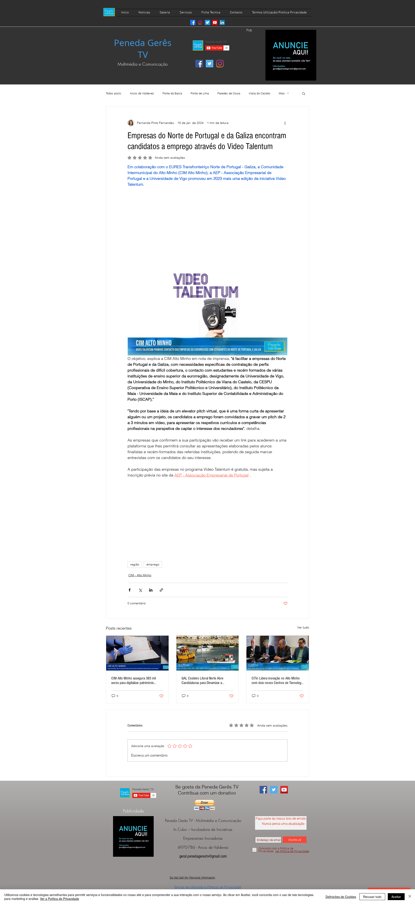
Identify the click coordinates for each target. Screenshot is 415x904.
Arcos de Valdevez (142, 93)
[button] (304, 93)
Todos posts (113, 93)
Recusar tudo (372, 897)
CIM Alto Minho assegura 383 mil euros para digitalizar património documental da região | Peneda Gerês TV (136, 680)
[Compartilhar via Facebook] (130, 590)
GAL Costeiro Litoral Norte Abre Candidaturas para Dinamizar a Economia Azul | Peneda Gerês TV (205, 680)
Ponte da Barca (172, 93)
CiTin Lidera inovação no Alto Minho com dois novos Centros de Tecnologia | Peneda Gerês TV (277, 680)
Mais (282, 93)
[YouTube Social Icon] (284, 789)
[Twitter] (207, 22)
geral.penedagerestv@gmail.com (203, 856)
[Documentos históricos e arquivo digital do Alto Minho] (137, 653)
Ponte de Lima (200, 93)
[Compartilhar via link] (161, 590)
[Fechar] (409, 897)
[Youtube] (214, 22)
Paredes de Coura (228, 93)
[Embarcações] (207, 653)
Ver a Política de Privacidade (59, 898)
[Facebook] (192, 22)
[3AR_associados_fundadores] (277, 653)
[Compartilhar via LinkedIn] (151, 590)
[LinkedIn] (222, 22)
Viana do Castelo (259, 93)
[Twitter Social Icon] (209, 63)
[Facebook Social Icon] (199, 63)
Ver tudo (303, 627)
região (134, 564)
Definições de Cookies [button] (341, 897)
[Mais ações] (284, 122)
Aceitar (396, 897)
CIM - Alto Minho (139, 575)
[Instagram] (200, 22)
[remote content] (207, 229)
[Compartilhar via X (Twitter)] (140, 590)
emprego (153, 564)
